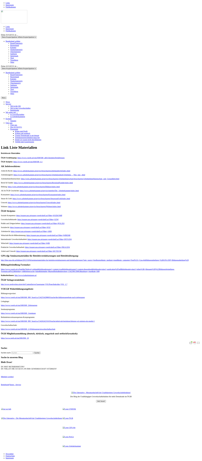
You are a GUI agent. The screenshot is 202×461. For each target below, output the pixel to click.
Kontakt (9, 119)
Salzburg (13, 54)
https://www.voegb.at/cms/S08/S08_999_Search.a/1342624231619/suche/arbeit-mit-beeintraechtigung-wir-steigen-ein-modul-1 (48, 321)
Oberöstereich (15, 52)
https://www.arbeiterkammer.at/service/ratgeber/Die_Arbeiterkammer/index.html (49, 191)
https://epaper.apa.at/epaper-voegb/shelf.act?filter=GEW (38, 219)
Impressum (10, 5)
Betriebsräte (14, 110)
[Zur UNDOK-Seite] (69, 409)
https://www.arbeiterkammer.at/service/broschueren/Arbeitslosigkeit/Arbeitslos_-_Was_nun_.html (49, 175)
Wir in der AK (15, 106)
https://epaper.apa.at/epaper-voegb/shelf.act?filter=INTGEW (49, 239)
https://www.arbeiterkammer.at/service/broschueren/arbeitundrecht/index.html (41, 171)
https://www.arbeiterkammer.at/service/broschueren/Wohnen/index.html (34, 207)
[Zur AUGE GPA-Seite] (69, 428)
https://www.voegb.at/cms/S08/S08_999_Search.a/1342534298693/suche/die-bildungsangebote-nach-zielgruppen (43, 297)
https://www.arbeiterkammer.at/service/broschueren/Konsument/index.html (37, 195)
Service (8, 104)
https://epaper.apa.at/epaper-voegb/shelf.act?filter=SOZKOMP (39, 216)
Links (8, 3)
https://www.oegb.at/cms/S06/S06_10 (15, 338)
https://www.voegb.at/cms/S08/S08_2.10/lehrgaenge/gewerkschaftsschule (28, 329)
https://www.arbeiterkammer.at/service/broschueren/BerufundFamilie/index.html (43, 183)
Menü (4, 98)
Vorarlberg (14, 60)
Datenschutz (10, 456)
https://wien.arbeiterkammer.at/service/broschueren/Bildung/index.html (34, 187)
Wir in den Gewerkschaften (20, 108)
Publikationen (11, 7)
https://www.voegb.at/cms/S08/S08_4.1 (28, 162)
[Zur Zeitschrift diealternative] (31, 418)
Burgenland (14, 45)
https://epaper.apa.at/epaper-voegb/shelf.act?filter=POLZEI (42, 223)
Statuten (13, 121)
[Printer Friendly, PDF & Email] (194, 343)
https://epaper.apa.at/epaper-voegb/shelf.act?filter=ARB (31, 231)
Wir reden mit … (12, 112)
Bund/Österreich (16, 43)
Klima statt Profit (21, 131)
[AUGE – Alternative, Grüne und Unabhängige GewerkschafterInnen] (14, 23)
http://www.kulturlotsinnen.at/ (26, 275)
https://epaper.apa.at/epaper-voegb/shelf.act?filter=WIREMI (48, 235)
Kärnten (13, 48)
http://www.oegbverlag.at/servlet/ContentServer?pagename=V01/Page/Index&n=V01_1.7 (34, 284)
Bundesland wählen (13, 41)
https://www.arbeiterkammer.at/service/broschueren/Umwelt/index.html (34, 203)
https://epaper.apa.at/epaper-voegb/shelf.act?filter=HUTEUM (38, 251)
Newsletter (10, 454)
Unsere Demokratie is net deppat (27, 135)
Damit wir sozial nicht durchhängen (28, 140)
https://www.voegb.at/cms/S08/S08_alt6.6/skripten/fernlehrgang (41, 158)
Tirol (12, 58)
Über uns (9, 123)
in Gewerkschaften (17, 114)
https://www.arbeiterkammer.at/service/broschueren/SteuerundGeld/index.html (41, 199)
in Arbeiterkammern (17, 117)
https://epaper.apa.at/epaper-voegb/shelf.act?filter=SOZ (30, 227)
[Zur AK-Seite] (72, 446)
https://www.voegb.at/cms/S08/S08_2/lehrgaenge (19, 305)
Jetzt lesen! (101, 401)
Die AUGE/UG (16, 127)
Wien (12, 62)
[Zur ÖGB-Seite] (68, 418)
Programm (14, 129)
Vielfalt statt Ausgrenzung (24, 142)
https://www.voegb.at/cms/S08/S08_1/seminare (18, 313)
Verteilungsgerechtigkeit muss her (27, 138)
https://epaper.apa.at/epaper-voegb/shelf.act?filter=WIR (29, 243)
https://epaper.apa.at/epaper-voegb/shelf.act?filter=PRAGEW (47, 247)
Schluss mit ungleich (22, 133)
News (8, 102)
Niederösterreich (16, 50)
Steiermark (14, 56)
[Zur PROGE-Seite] (68, 437)
